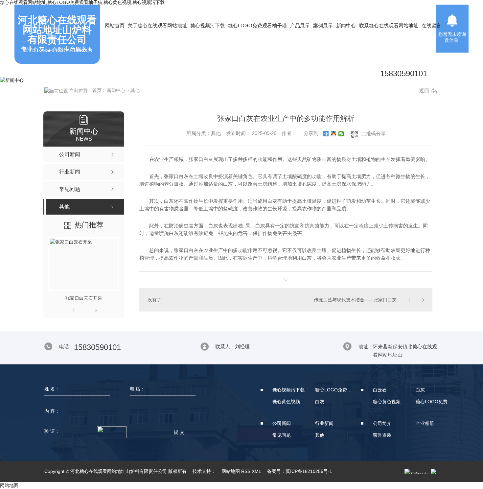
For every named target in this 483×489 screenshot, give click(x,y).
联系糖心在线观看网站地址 (388, 25)
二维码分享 (373, 133)
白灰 (319, 401)
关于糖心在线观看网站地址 (157, 25)
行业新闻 (324, 423)
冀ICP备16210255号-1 (309, 471)
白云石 (380, 389)
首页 (97, 90)
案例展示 (323, 25)
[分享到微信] (341, 133)
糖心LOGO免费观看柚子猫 (257, 25)
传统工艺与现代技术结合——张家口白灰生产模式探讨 (369, 299)
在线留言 (431, 25)
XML (256, 471)
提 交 (179, 432)
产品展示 (300, 25)
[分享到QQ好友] (333, 133)
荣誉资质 (382, 435)
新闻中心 (346, 25)
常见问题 (281, 435)
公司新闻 (281, 423)
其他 (135, 90)
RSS (245, 471)
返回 (424, 90)
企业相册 (425, 423)
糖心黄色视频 (286, 401)
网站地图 (230, 471)
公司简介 (382, 423)
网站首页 (115, 25)
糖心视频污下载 (207, 25)
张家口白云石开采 (83, 298)
